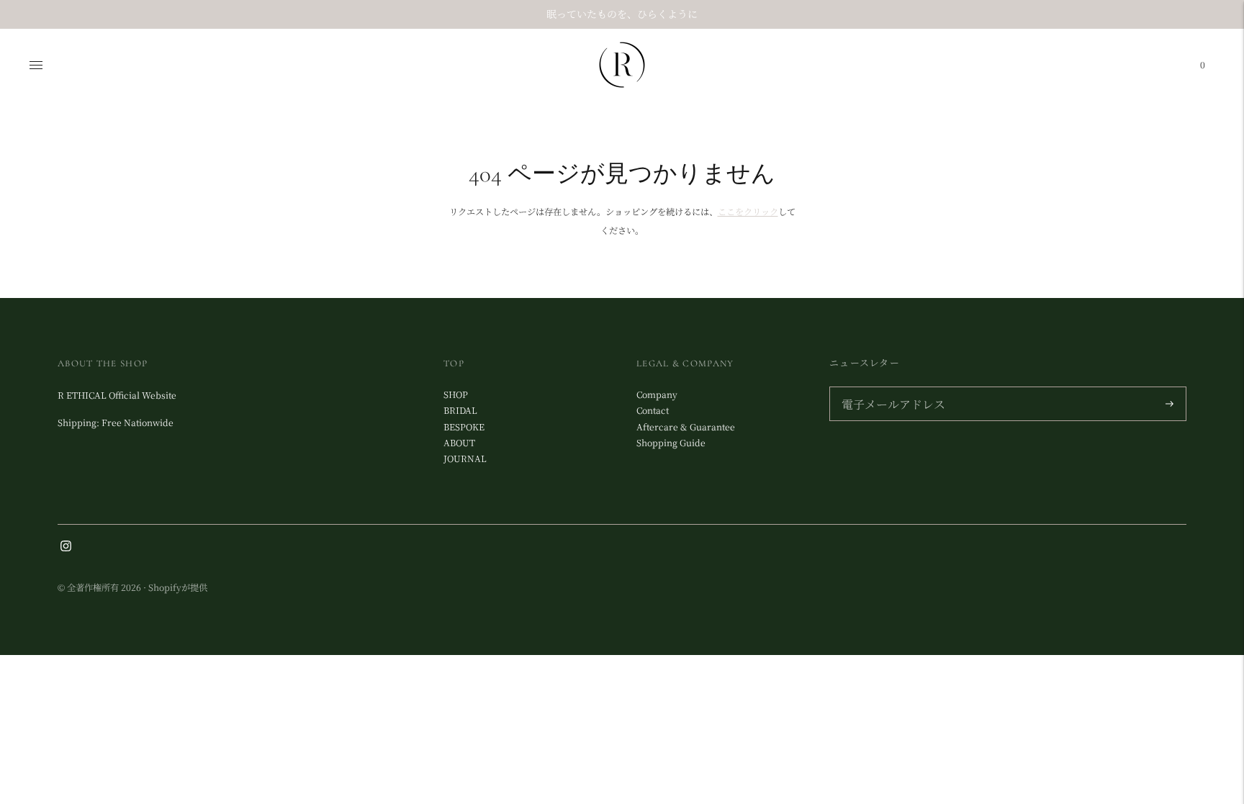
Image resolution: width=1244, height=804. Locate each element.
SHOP (455, 394)
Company (656, 394)
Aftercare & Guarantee (685, 426)
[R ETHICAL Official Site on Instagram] (65, 547)
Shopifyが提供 (177, 587)
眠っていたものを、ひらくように (622, 13)
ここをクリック (748, 211)
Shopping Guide (671, 442)
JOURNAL (465, 458)
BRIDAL (460, 410)
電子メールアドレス (889, 388)
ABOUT (459, 442)
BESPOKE (463, 426)
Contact (652, 410)
